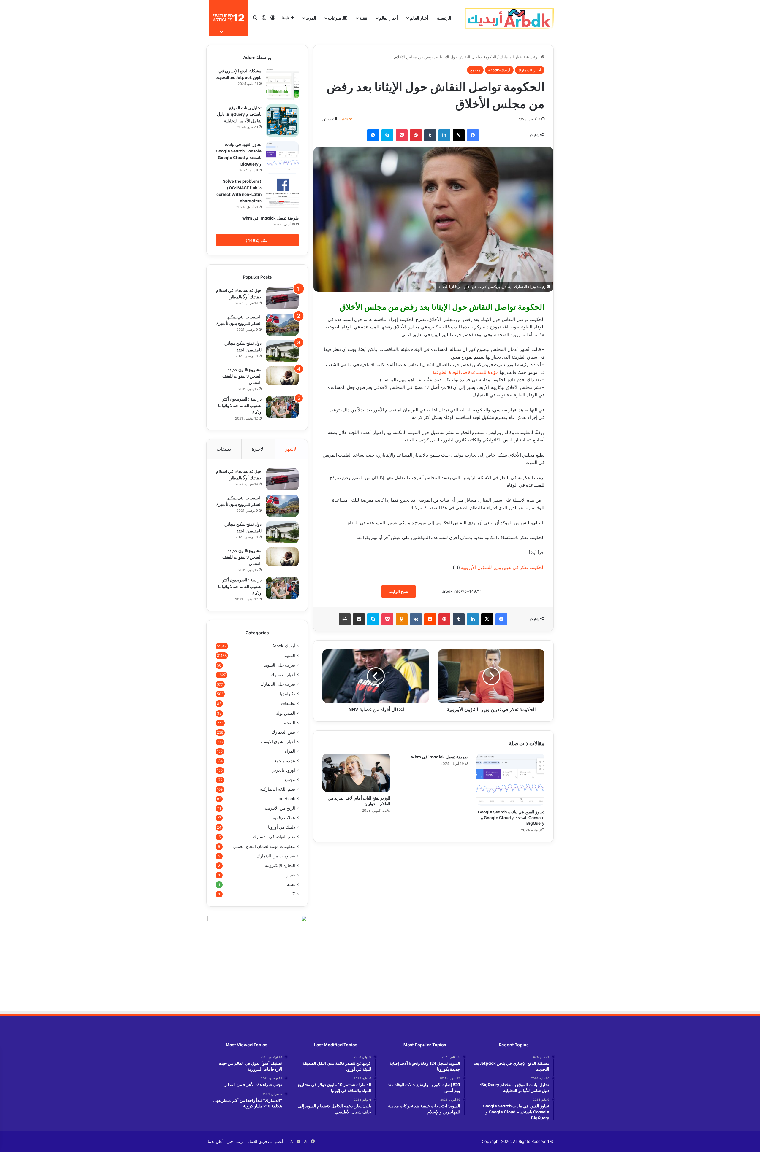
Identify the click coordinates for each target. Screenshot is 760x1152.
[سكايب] (387, 135)
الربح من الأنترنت (280, 808)
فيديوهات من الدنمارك (275, 856)
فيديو (290, 875)
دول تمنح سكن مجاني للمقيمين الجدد (243, 346)
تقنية (363, 18)
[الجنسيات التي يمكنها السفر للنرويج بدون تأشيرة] (282, 325)
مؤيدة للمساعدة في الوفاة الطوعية (465, 372)
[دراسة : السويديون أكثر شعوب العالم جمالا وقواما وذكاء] (282, 407)
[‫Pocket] (402, 135)
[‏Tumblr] (430, 135)
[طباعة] (345, 619)
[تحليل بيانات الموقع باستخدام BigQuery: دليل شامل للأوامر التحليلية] (282, 120)
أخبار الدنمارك (511, 57)
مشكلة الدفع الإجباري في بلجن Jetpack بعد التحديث (239, 73)
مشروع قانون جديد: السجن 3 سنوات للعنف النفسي (242, 375)
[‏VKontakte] (416, 619)
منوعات (335, 18)
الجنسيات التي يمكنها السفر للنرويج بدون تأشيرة (239, 319)
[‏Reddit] (430, 619)
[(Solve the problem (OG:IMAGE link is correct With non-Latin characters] (282, 194)
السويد (289, 655)
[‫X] (459, 135)
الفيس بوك (285, 713)
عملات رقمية (284, 817)
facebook (286, 798)
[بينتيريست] (416, 135)
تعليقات (224, 449)
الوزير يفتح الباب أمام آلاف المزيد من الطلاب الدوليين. (359, 800)
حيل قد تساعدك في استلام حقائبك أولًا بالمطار (239, 293)
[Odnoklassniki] (402, 619)
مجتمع (475, 70)
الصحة (289, 722)
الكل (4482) (257, 240)
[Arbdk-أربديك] (509, 18)
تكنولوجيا (287, 693)
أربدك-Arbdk (499, 70)
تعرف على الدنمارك (277, 684)
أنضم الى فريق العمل (265, 1141)
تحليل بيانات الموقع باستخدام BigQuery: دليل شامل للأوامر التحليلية (239, 113)
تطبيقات (288, 703)
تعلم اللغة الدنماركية (277, 789)
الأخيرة (258, 449)
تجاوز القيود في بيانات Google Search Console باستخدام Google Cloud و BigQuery (511, 817)
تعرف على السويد (279, 665)
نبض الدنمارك (283, 732)
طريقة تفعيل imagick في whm (439, 756)
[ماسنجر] (373, 135)
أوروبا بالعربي (283, 770)
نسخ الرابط (398, 591)
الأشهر (291, 449)
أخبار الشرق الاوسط (277, 741)
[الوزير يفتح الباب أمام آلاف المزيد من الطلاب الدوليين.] (356, 773)
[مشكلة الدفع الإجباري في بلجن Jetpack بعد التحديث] (282, 84)
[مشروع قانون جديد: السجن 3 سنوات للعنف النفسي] (282, 375)
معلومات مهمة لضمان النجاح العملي (264, 846)
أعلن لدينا (216, 1141)
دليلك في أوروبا (281, 827)
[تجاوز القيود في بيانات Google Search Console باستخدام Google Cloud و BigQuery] (510, 780)
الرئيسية (444, 18)
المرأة (290, 751)
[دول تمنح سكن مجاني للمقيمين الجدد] (282, 351)
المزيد (311, 18)
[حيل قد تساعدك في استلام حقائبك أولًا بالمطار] (282, 298)
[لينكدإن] (444, 135)
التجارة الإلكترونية (280, 865)
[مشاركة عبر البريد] (359, 619)
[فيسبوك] (473, 135)
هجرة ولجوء (285, 760)
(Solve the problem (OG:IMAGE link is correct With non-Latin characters (239, 191)
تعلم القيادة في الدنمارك (274, 836)
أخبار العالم (419, 18)
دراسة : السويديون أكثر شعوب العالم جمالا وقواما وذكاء (240, 405)
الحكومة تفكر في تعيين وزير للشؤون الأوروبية (502, 567)
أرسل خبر (236, 1141)
